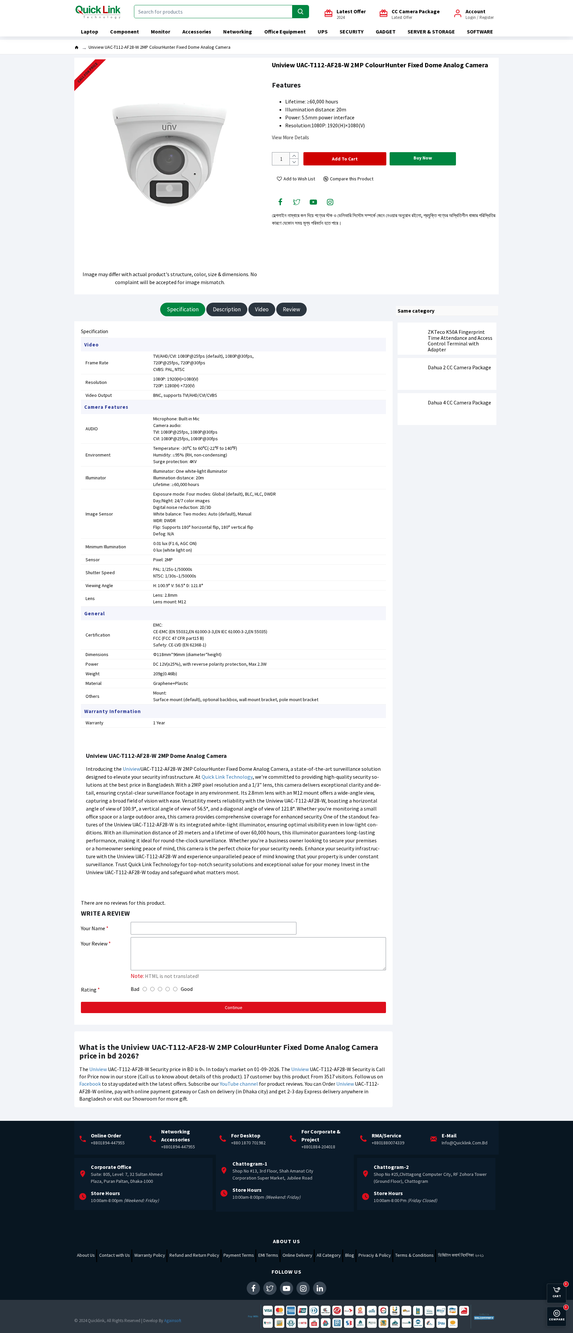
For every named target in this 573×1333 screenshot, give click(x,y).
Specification (183, 309)
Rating (88, 989)
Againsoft (172, 1320)
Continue (233, 1007)
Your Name (93, 928)
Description (227, 309)
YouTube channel (239, 1083)
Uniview (131, 768)
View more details (290, 137)
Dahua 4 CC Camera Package (459, 403)
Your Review (94, 943)
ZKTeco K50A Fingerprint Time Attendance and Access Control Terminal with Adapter (460, 340)
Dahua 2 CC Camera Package (459, 368)
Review (291, 309)
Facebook (90, 1083)
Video (262, 309)
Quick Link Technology (227, 776)
